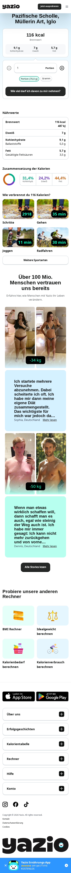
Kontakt (5, 819)
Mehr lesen (50, 420)
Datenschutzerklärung (12, 823)
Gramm (46, 78)
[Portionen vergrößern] (62, 68)
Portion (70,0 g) (29, 78)
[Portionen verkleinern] (9, 68)
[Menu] (67, 6)
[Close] (6, 865)
